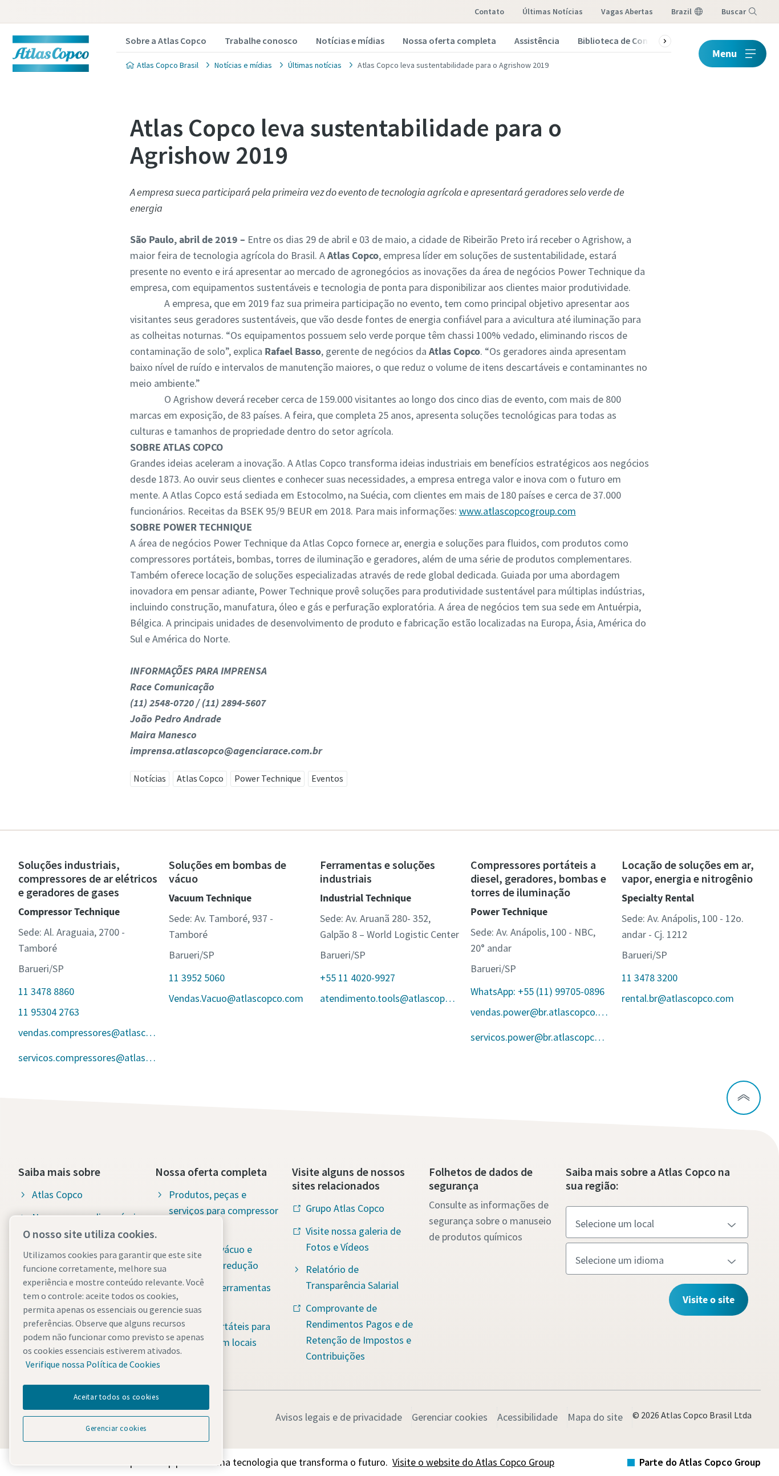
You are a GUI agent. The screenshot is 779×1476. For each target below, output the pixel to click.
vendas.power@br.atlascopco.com (540, 1011)
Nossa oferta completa (449, 40)
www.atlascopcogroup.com (517, 510)
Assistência (536, 40)
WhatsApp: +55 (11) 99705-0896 (537, 991)
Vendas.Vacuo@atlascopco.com (236, 998)
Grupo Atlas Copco (345, 1208)
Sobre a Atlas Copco (165, 40)
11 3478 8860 (46, 991)
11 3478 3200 (649, 977)
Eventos (327, 778)
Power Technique (267, 778)
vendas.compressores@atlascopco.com (87, 1032)
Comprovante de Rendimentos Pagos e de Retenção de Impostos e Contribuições (359, 1331)
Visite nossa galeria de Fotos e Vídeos (353, 1238)
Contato (489, 11)
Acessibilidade (527, 1417)
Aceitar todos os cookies (116, 1397)
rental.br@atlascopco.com (678, 998)
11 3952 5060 (197, 977)
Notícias (149, 778)
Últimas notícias (552, 11)
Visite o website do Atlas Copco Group (473, 1462)
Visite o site (709, 1299)
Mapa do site (595, 1417)
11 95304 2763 (48, 1011)
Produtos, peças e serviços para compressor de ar (223, 1210)
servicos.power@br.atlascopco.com (540, 1037)
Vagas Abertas (627, 11)
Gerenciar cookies (450, 1417)
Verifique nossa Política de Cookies (93, 1364)
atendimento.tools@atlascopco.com (389, 998)
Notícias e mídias (350, 40)
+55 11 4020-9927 (357, 977)
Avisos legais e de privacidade (338, 1417)
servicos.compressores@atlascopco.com (87, 1057)
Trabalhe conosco (261, 40)
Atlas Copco (200, 778)
